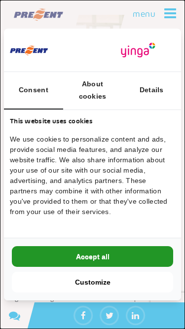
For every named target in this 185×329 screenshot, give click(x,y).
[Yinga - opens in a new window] (138, 50)
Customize (93, 282)
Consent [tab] (33, 90)
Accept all (93, 256)
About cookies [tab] (93, 90)
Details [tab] (152, 90)
